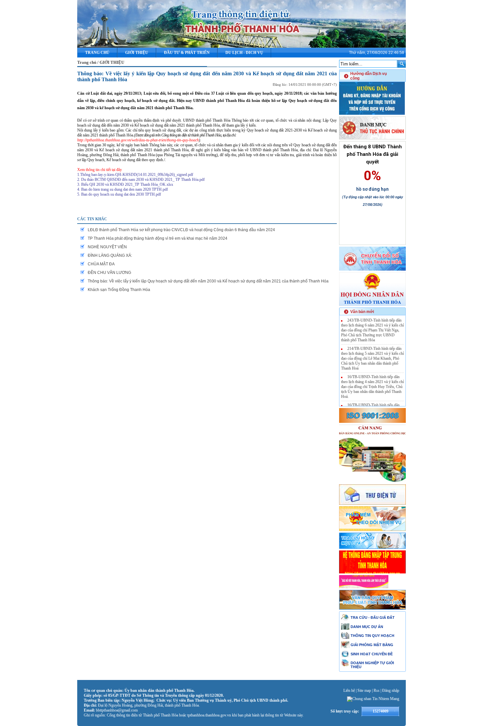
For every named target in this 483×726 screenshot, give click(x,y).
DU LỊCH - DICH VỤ (244, 52)
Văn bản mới (362, 311)
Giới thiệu (136, 52)
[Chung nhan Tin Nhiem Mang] (373, 698)
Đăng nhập (390, 690)
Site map (364, 690)
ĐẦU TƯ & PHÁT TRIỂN (187, 52)
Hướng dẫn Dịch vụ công (368, 76)
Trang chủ (97, 52)
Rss (377, 690)
